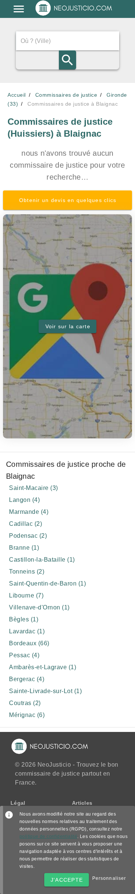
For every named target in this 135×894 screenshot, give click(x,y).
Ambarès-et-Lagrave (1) (42, 667)
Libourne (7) (26, 595)
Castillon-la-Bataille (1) (42, 559)
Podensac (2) (28, 536)
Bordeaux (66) (29, 643)
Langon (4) (24, 500)
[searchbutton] (67, 59)
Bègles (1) (23, 619)
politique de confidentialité (48, 836)
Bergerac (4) (26, 679)
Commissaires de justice (66, 95)
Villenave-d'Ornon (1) (39, 607)
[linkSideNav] (19, 9)
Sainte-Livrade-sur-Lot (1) (45, 691)
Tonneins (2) (26, 571)
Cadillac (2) (25, 524)
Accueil (17, 95)
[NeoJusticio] (74, 15)
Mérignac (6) (27, 715)
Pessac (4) (24, 655)
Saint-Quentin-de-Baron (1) (47, 583)
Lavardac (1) (27, 631)
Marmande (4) (28, 512)
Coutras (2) (25, 703)
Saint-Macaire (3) (33, 488)
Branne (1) (24, 547)
